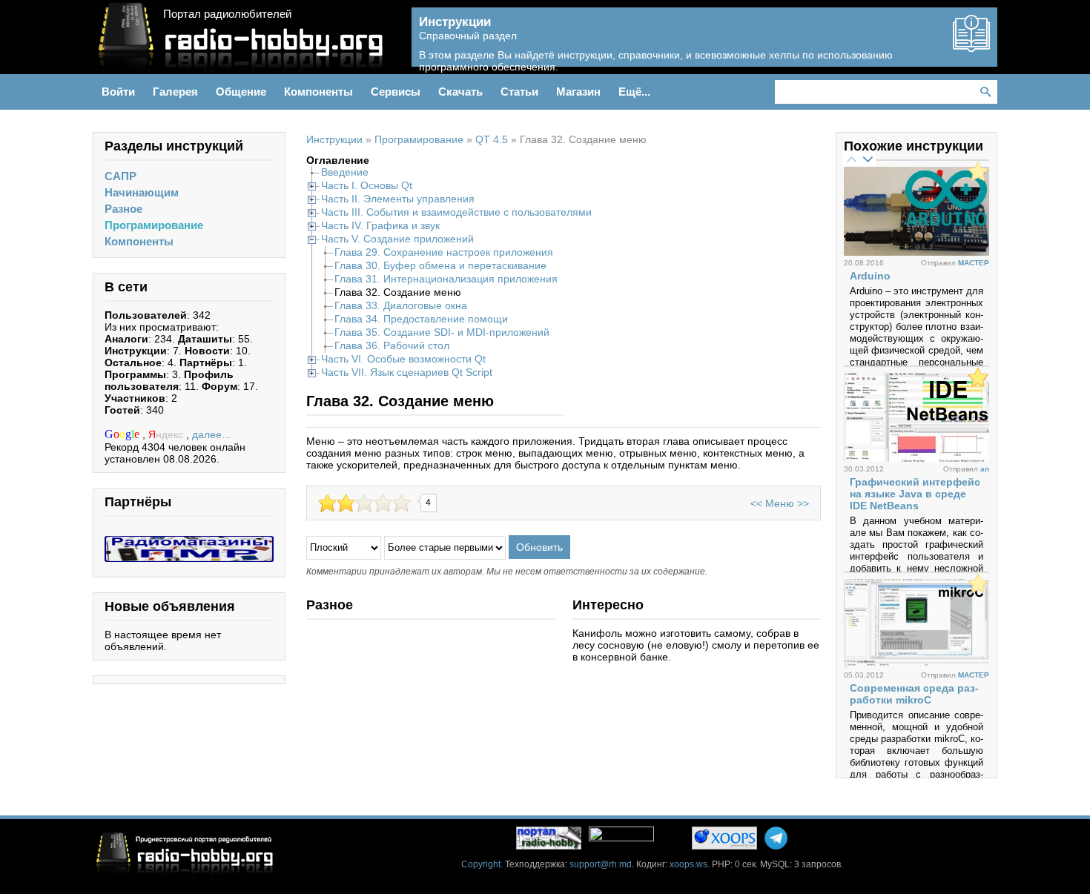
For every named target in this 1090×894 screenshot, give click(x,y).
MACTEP (973, 263)
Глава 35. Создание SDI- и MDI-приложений (441, 332)
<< (756, 503)
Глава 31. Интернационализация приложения (446, 279)
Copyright (481, 864)
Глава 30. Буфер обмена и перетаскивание (440, 265)
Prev (851, 158)
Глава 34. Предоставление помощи (421, 319)
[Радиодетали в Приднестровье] (189, 542)
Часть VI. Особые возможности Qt (403, 359)
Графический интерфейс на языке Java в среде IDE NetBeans (915, 493)
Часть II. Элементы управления (398, 199)
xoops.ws (688, 864)
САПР (120, 176)
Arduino (870, 276)
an (984, 469)
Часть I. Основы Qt (366, 185)
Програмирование (154, 225)
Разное (123, 208)
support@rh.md (600, 864)
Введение (345, 172)
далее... (211, 434)
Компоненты (139, 241)
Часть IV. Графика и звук (380, 225)
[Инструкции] (971, 46)
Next (867, 158)
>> (803, 503)
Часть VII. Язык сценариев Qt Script (406, 372)
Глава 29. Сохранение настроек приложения (443, 252)
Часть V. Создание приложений (397, 239)
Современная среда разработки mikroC (914, 694)
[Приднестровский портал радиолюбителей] (548, 838)
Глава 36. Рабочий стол (391, 345)
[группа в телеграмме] (775, 838)
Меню (779, 503)
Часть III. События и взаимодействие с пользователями (456, 212)
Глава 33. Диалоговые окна (400, 305)
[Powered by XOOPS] (724, 838)
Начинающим (142, 192)
